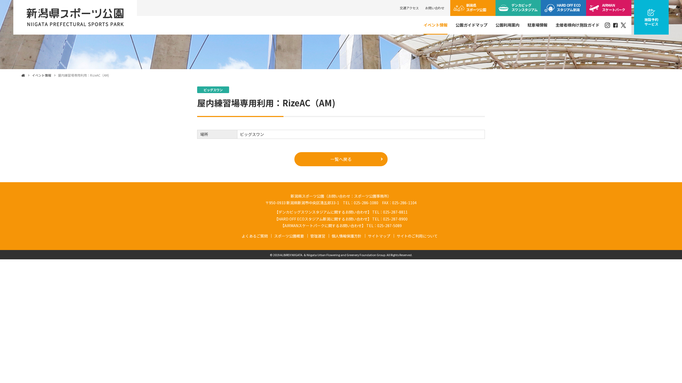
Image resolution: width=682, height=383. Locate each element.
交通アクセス (409, 8)
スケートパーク (613, 7)
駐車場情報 (537, 25)
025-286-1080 (366, 202)
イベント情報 (436, 25)
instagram (607, 25)
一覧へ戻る (341, 159)
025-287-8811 (395, 212)
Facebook (615, 25)
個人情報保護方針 (347, 236)
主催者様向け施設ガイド (577, 25)
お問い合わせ (434, 8)
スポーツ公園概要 (289, 236)
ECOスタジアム (568, 7)
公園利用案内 (507, 25)
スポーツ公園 (476, 7)
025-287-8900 (395, 219)
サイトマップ (379, 236)
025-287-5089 (389, 225)
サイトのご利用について (417, 236)
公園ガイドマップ (472, 25)
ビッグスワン (525, 7)
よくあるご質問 (255, 236)
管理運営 (317, 236)
